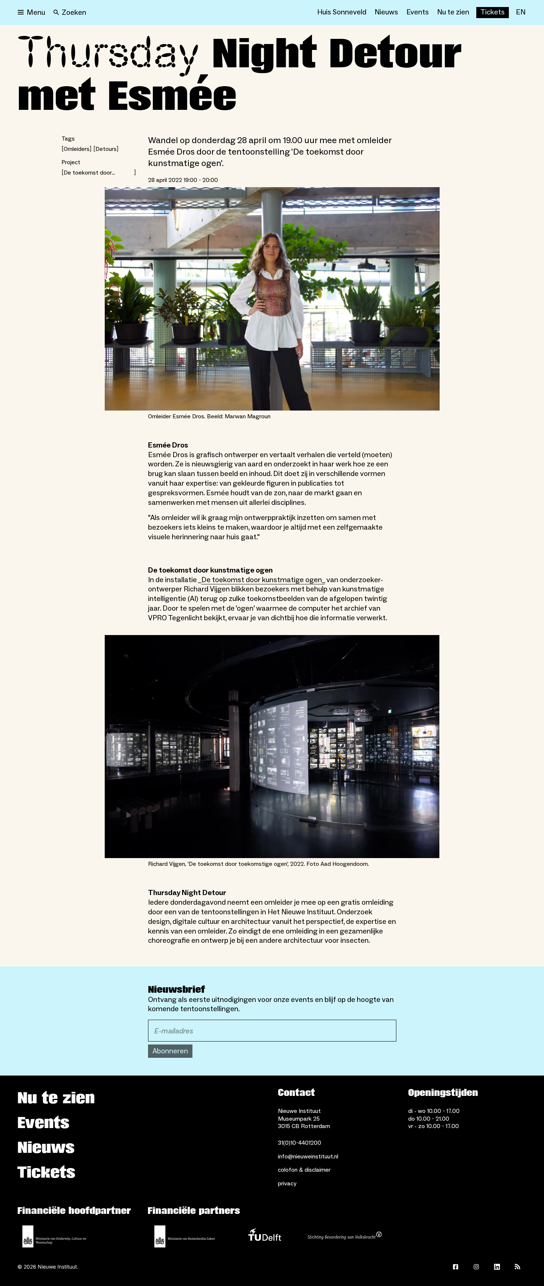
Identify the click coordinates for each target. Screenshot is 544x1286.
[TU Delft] (265, 1236)
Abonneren (170, 1051)
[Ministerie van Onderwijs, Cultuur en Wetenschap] (54, 1236)
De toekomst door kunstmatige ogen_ (263, 580)
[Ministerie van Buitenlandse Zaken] (185, 1236)
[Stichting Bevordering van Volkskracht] (345, 1236)
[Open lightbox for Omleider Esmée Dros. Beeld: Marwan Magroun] (272, 299)
